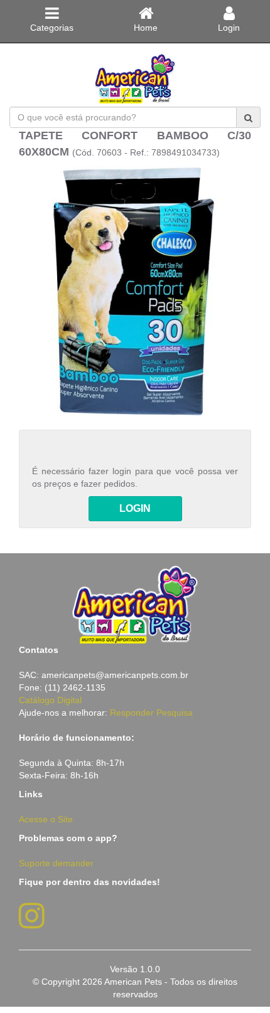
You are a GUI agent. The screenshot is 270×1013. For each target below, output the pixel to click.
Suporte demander (56, 863)
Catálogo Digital (50, 700)
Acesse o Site (46, 819)
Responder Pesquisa (151, 713)
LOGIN (135, 508)
